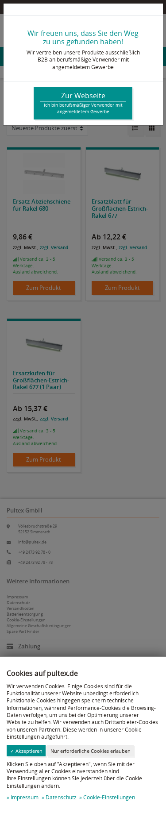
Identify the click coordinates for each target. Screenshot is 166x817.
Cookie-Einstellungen (109, 797)
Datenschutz (61, 797)
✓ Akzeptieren (26, 751)
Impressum (25, 797)
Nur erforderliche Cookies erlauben (90, 751)
